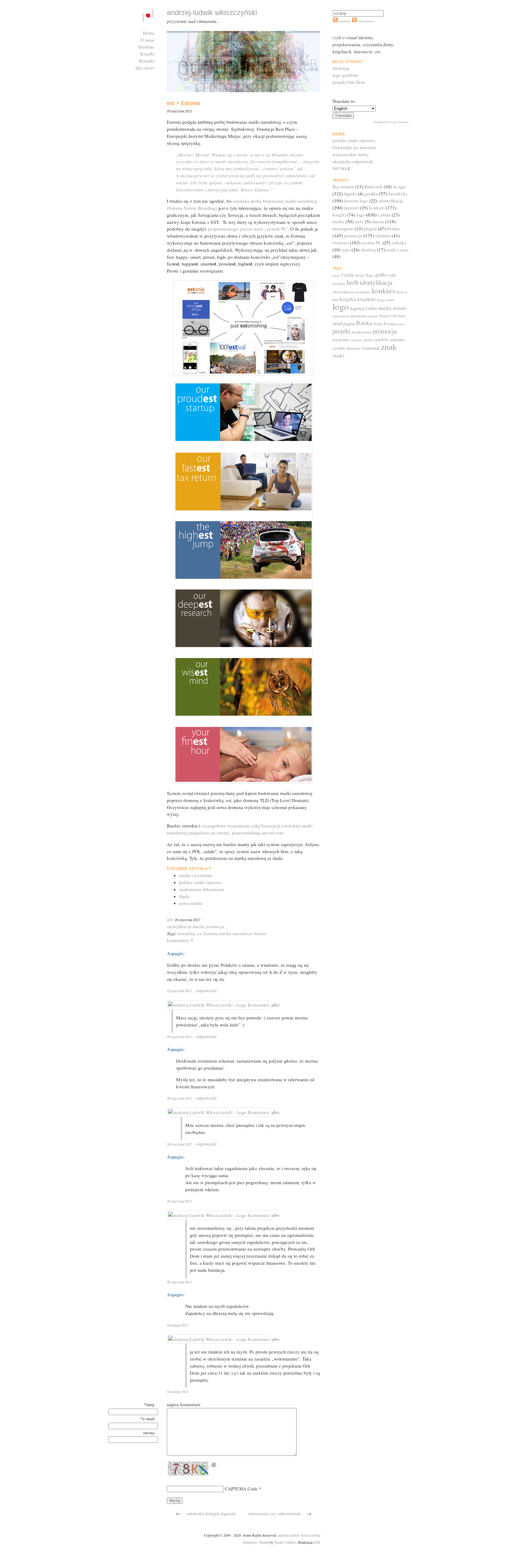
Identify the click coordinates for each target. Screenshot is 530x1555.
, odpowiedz (205, 990)
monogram (342, 228)
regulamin (340, 339)
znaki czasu (397, 250)
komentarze (365, 21)
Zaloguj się (144, 75)
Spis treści (145, 68)
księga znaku (385, 300)
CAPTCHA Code (241, 1488)
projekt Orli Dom (348, 82)
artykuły (345, 21)
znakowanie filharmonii (201, 889)
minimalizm (340, 316)
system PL (371, 242)
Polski (378, 324)
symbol (381, 339)
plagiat (370, 228)
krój (335, 299)
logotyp (357, 308)
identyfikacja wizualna (351, 292)
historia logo (356, 201)
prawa (400, 324)
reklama (382, 235)
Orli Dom (398, 316)
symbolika (396, 339)
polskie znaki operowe (200, 882)
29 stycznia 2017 (179, 991)
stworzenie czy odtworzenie (274, 1513)
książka (348, 299)
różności (340, 242)
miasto (399, 308)
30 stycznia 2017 (179, 1098)
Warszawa (353, 348)
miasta (378, 221)
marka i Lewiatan (195, 875)
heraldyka (397, 193)
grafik (392, 275)
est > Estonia (183, 103)
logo (360, 215)
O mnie (147, 40)
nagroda (372, 316)
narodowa (242, 933)
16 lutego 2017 (178, 1325)
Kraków (402, 292)
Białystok (373, 186)
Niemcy (384, 316)
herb (353, 282)
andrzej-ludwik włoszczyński (299, 1535)
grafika (371, 193)
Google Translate (398, 122)
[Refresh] (214, 1465)
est (199, 933)
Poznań (389, 323)
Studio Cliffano (285, 1542)
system (338, 348)
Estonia (210, 933)
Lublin (384, 215)
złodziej (368, 250)
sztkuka (399, 242)
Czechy (347, 275)
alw (170, 919)
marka (199, 926)
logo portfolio (345, 75)
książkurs (366, 299)
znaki (338, 355)
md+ (359, 221)
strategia (356, 340)
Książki (147, 54)
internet (351, 208)
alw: (275, 1004)
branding (187, 933)
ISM (316, 1542)
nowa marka (190, 903)
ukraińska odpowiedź (352, 161)
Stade (184, 896)
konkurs (377, 208)
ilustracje (341, 68)
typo (346, 250)
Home (149, 33)
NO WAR (341, 168)
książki (339, 215)
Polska (393, 228)
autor (336, 275)
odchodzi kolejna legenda (211, 1513)
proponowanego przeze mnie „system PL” (248, 229)
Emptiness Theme (256, 1542)
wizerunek (371, 348)
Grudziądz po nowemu (354, 147)
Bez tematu (343, 186)
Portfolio (146, 47)
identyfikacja (179, 926)
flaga (370, 275)
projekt (341, 331)
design (399, 186)
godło (380, 274)
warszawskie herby (350, 154)
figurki (350, 193)
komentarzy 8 (180, 940)
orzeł (337, 323)
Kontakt (147, 61)
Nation (259, 933)
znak (389, 346)
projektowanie (361, 332)
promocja (215, 926)
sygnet (367, 339)
